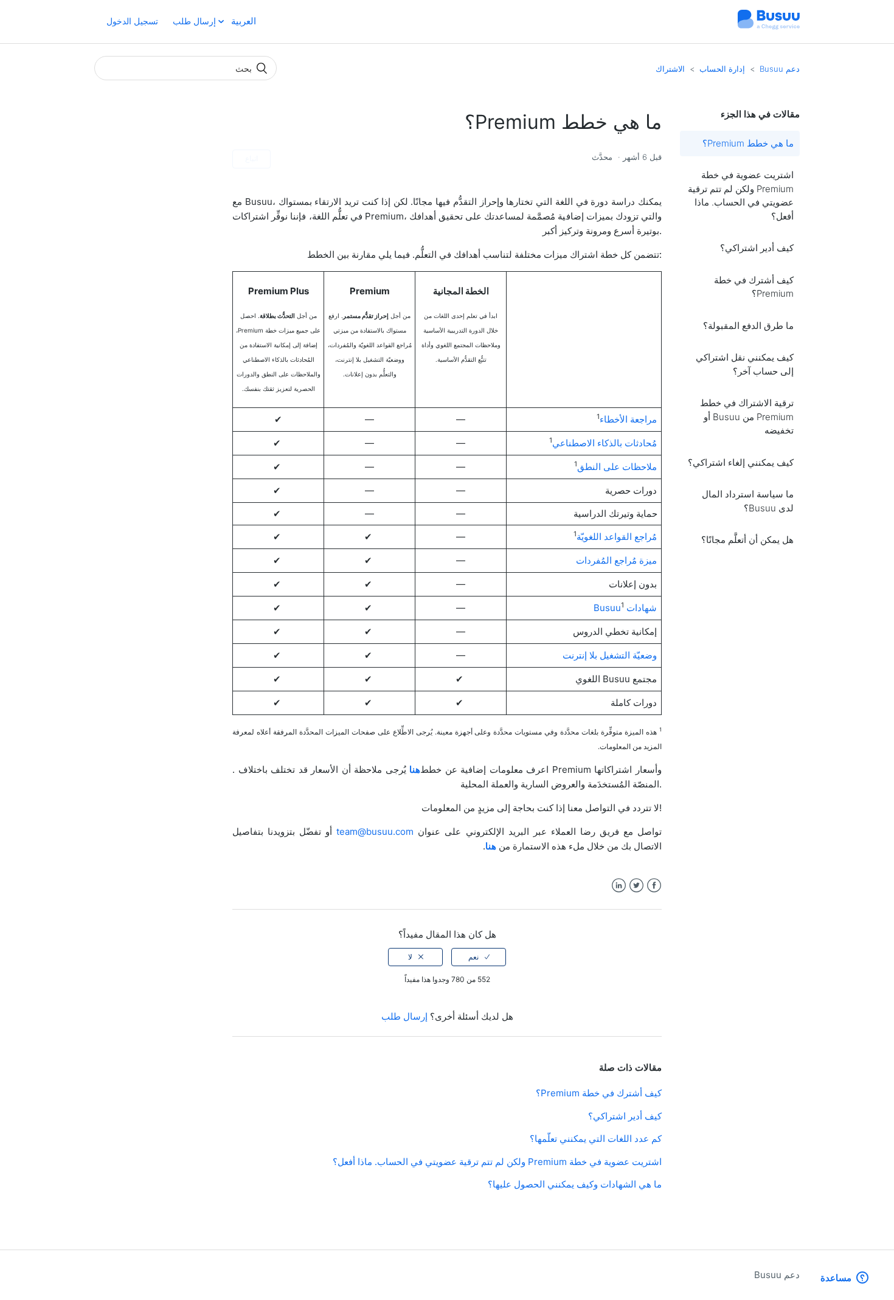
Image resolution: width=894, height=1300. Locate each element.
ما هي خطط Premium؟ (748, 143)
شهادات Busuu (625, 608)
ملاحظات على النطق (617, 466)
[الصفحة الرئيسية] (769, 27)
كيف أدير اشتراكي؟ (757, 248)
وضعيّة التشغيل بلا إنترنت (610, 655)
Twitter (636, 885)
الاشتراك (670, 69)
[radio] (478, 957)
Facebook (654, 885)
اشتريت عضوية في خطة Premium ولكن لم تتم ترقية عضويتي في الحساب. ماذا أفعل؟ (741, 195)
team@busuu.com (375, 831)
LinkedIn (618, 885)
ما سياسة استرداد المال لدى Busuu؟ (748, 501)
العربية (242, 21)
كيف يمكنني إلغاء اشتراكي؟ (741, 462)
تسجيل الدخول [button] (132, 21)
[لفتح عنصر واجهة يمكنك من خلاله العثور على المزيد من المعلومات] (844, 1279)
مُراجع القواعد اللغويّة (617, 536)
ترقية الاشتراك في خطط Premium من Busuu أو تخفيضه (747, 416)
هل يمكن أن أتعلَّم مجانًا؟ (747, 539)
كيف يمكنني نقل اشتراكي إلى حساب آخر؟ (745, 364)
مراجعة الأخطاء (628, 419)
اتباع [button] (251, 158)
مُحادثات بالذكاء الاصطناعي (604, 443)
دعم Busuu (780, 69)
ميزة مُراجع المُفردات (616, 560)
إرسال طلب (194, 21)
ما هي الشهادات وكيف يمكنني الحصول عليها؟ (575, 1184)
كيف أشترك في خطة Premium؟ (754, 287)
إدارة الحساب (722, 69)
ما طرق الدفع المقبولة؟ (748, 325)
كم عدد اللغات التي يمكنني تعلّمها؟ (596, 1138)
